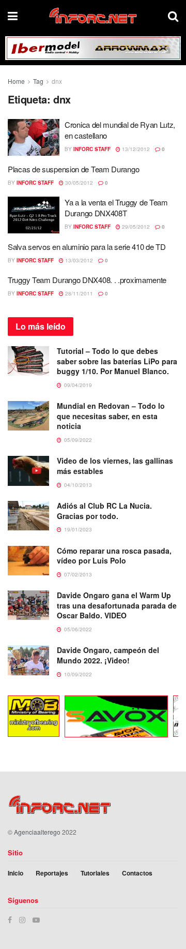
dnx (57, 81)
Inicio (15, 873)
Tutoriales (95, 873)
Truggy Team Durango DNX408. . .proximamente (87, 279)
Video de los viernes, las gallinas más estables (115, 465)
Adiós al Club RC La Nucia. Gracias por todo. (104, 510)
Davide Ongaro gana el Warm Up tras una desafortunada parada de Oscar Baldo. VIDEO (117, 605)
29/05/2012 (135, 226)
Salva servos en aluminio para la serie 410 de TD (87, 246)
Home (16, 81)
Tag (38, 81)
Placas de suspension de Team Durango (73, 169)
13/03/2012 (78, 260)
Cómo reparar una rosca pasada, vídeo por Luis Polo (114, 555)
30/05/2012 (78, 182)
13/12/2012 (135, 149)
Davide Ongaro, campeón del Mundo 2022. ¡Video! (108, 655)
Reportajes (52, 873)
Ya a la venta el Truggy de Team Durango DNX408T (116, 207)
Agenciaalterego (37, 831)
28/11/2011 (78, 293)
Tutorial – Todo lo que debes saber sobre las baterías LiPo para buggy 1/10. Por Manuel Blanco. (117, 361)
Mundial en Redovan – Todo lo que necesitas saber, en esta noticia (111, 416)
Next (173, 718)
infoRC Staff (92, 149)
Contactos (137, 873)
